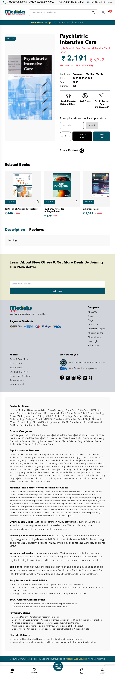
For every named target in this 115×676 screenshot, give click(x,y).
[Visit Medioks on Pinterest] (79, 377)
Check (92, 125)
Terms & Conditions (19, 359)
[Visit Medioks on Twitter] (68, 377)
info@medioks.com (101, 2)
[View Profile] (103, 12)
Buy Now (101, 136)
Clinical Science (68, 441)
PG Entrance (88, 438)
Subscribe (57, 291)
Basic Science (53, 441)
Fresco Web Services (77, 659)
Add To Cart (82, 136)
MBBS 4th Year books (85, 435)
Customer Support (96, 329)
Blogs (90, 320)
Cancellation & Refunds (20, 376)
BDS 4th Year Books (71, 438)
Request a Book (17, 384)
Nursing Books (38, 441)
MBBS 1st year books (20, 435)
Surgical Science (85, 441)
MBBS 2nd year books (41, 435)
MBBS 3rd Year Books (63, 435)
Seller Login (93, 346)
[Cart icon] (37, 201)
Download (37, 23)
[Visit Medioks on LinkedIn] (85, 377)
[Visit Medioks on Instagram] (73, 377)
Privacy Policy (16, 363)
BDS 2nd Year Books (31, 438)
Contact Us (93, 325)
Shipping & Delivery (19, 372)
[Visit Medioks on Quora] (90, 377)
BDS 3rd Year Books (51, 438)
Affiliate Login (94, 337)
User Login (93, 341)
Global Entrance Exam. (42, 444)
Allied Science (23, 444)
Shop (90, 316)
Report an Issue (17, 380)
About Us (92, 312)
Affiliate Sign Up (95, 333)
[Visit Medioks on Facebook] (62, 377)
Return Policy (16, 368)
